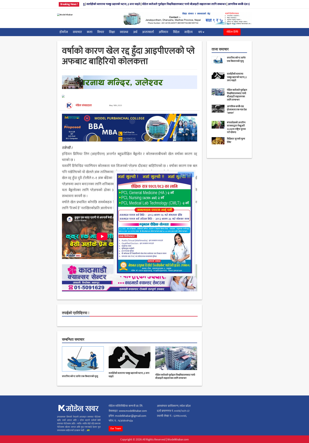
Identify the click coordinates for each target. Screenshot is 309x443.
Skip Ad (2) (185, 174)
